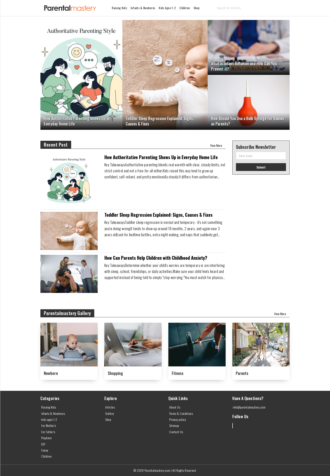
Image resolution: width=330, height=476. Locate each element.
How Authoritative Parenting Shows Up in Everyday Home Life (77, 121)
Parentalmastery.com (157, 470)
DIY (43, 444)
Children (184, 7)
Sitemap (174, 425)
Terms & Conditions (181, 413)
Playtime (46, 437)
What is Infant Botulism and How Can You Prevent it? (244, 66)
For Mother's (48, 425)
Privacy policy (177, 419)
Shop (197, 7)
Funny (44, 450)
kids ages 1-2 (167, 7)
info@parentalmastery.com (249, 407)
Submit (261, 167)
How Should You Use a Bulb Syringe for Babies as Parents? (247, 121)
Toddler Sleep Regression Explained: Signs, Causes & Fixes (160, 121)
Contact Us (176, 431)
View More (216, 145)
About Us (174, 407)
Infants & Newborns (143, 7)
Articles (110, 407)
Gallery (109, 413)
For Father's (48, 431)
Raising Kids (119, 7)
